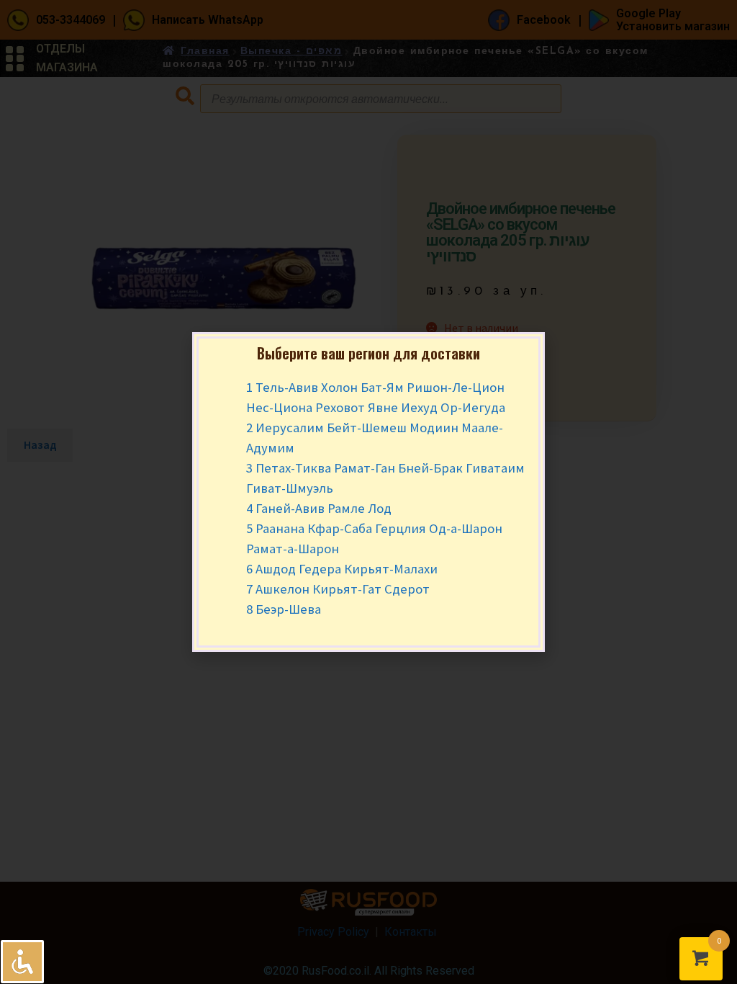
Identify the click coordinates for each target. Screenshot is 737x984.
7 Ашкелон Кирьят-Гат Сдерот (338, 589)
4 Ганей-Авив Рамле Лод (319, 508)
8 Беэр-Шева (283, 609)
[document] (368, 492)
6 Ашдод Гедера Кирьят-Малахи (342, 568)
